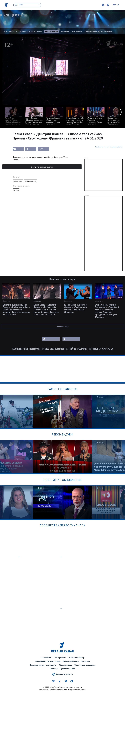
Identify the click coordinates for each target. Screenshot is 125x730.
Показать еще (62, 326)
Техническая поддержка (84, 665)
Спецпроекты (60, 657)
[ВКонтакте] (18, 149)
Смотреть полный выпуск (42, 167)
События (53, 668)
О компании (46, 657)
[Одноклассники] (30, 149)
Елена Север (17, 181)
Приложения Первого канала (48, 661)
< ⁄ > (41, 149)
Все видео (85, 661)
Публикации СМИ (67, 668)
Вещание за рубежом (64, 674)
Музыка (16, 190)
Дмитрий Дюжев (30, 181)
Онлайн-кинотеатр (76, 657)
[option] (13, 117)
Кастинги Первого (71, 661)
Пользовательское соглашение (43, 665)
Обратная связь (65, 665)
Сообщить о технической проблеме (109, 147)
